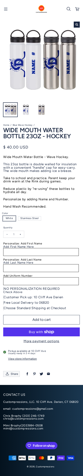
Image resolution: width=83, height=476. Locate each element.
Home (6, 125)
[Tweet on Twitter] (41, 373)
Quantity (7, 227)
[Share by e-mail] (48, 373)
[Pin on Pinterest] (34, 373)
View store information (22, 359)
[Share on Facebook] (27, 373)
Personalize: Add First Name (22, 243)
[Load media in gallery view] (10, 110)
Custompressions (45, 466)
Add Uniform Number (18, 275)
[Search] (68, 9)
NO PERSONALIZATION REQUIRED (32, 289)
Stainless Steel (29, 218)
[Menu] (5, 9)
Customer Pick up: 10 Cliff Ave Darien (33, 297)
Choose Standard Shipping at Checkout (35, 308)
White (9, 218)
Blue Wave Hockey (23, 125)
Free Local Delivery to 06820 (26, 303)
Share (14, 374)
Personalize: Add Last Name (22, 259)
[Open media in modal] (77, 25)
